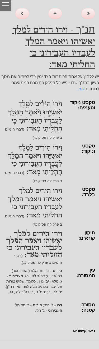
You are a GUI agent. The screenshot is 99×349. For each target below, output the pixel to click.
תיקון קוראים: (86, 235)
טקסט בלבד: (88, 192)
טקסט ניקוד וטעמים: (82, 105)
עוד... (80, 89)
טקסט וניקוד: (88, 148)
